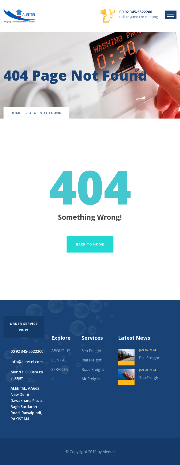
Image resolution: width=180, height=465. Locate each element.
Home (17, 113)
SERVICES (59, 369)
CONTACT (60, 360)
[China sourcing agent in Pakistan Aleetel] (20, 15)
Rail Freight (91, 360)
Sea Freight (91, 350)
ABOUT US (60, 350)
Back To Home (90, 244)
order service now (24, 326)
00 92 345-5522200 (135, 12)
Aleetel (109, 451)
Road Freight (93, 369)
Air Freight (91, 378)
